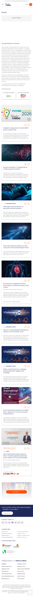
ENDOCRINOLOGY (7, 566)
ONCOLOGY (20, 571)
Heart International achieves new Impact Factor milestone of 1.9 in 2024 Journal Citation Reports (16, 412)
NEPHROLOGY (5, 578)
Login (26, 4)
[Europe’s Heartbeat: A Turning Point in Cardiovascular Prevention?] (16, 152)
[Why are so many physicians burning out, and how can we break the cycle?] (16, 315)
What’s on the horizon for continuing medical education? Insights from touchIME (14, 371)
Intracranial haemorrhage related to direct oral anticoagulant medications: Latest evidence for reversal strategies (15, 455)
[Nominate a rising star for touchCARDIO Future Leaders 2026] (16, 113)
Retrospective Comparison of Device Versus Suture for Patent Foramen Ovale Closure (16, 285)
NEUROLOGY (5, 571)
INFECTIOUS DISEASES (23, 569)
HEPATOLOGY (21, 576)
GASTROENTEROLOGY (8, 576)
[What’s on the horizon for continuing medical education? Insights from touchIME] (16, 354)
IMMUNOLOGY (6, 569)
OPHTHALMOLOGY (7, 574)
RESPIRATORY (21, 574)
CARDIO (4, 564)
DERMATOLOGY (21, 564)
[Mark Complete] (25, 125)
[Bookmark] (28, 125)
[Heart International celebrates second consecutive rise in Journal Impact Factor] (16, 231)
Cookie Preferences (7, 537)
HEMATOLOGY (21, 566)
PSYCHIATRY (21, 578)
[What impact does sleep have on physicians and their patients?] (16, 191)
